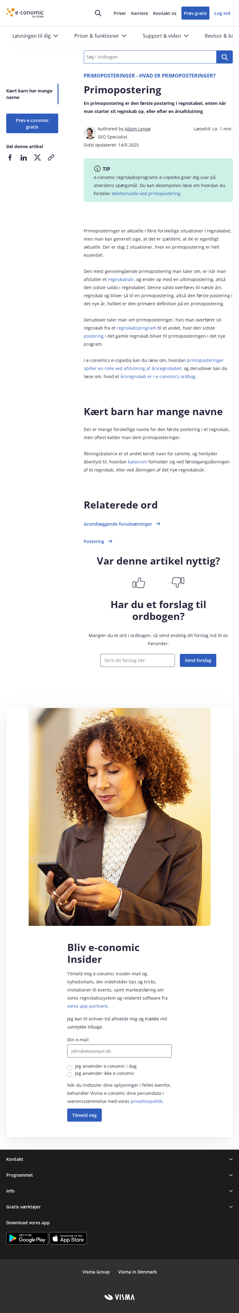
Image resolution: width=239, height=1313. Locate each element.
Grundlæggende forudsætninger (118, 524)
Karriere (139, 13)
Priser (120, 13)
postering (94, 336)
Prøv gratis (195, 13)
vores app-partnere (87, 1006)
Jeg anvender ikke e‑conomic (104, 1073)
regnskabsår (121, 279)
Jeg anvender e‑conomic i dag (106, 1066)
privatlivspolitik (146, 1101)
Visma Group (96, 1272)
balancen (137, 462)
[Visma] (120, 1297)
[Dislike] (178, 582)
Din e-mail (78, 1040)
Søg (225, 56)
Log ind (222, 13)
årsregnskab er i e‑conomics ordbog (157, 376)
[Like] (138, 582)
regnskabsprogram (136, 328)
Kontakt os (164, 13)
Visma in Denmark (137, 1272)
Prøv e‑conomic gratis (32, 123)
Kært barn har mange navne (29, 94)
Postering (94, 541)
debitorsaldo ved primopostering (146, 193)
